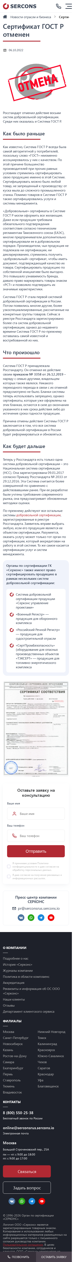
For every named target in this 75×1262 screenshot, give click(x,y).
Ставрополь (12, 1080)
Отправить (36, 851)
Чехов (42, 1062)
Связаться (27, 1171)
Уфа (40, 1080)
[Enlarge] (63, 686)
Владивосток (12, 1092)
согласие (25, 874)
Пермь (8, 1074)
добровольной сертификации (38, 515)
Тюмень (9, 1086)
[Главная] (5, 16)
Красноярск (46, 1050)
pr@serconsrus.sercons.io (39, 908)
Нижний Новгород (51, 1031)
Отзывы (9, 1005)
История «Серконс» (17, 964)
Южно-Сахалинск (51, 1056)
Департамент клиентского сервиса (28, 1011)
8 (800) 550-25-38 (18, 1112)
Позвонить (20, 1257)
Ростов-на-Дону (15, 1056)
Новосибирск (13, 1043)
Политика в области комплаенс (26, 976)
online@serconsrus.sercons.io (27, 1127)
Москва (8, 1031)
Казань (8, 1050)
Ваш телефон (15, 825)
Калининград (47, 1043)
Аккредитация (13, 982)
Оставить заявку (53, 1257)
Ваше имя (13, 803)
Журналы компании (18, 970)
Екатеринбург (13, 1068)
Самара (8, 1062)
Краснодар (46, 1074)
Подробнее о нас (15, 958)
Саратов (44, 1068)
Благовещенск (48, 1086)
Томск (42, 1037)
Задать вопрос (27, 1187)
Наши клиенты (14, 999)
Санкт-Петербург (16, 1037)
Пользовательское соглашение (23, 1245)
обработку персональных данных (31, 869)
